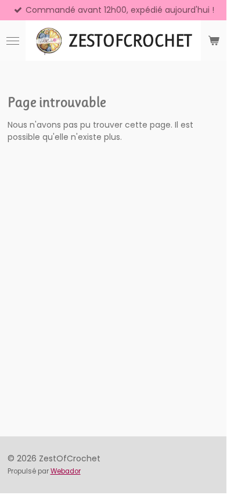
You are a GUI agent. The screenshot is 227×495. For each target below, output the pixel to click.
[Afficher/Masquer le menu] (13, 40)
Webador (66, 471)
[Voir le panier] (213, 40)
